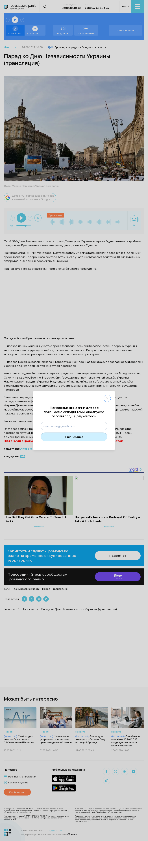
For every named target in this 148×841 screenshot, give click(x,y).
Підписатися (74, 437)
